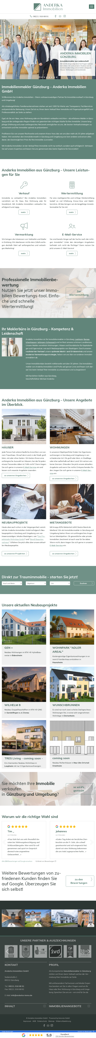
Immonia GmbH (64, 1018)
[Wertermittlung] (72, 188)
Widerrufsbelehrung (63, 1021)
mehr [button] (23, 212)
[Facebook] (55, 16)
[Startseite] (48, 6)
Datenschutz (42, 1021)
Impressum (27, 1021)
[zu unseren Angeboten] (24, 426)
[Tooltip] (55, 861)
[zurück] (4, 842)
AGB (34, 1021)
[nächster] (91, 842)
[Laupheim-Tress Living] (24, 737)
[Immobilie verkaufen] (24, 188)
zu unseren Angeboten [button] (15, 475)
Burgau (86, 339)
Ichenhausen (31, 342)
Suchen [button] (83, 583)
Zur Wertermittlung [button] (79, 293)
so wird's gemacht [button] (78, 789)
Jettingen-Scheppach (46, 342)
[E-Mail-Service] (72, 229)
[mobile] (91, 6)
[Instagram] (64, 16)
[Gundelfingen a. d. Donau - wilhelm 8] (24, 684)
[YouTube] (60, 16)
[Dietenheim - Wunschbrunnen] (72, 684)
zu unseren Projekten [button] (14, 553)
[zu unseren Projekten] (24, 501)
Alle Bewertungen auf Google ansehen (17, 861)
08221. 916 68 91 (41, 16)
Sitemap (51, 1021)
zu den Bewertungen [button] (78, 881)
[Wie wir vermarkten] (24, 229)
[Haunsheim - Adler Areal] (72, 627)
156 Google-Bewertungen (64, 1036)
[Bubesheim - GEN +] (24, 627)
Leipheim (79, 339)
